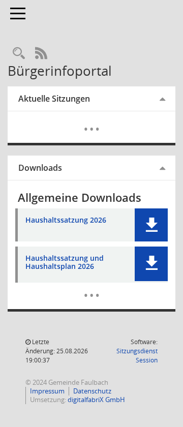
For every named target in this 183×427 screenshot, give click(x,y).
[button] (151, 224)
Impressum (47, 390)
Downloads (40, 167)
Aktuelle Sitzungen (54, 98)
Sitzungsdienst (137, 355)
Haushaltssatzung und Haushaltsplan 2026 (64, 262)
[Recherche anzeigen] (19, 53)
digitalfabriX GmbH (96, 399)
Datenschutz (92, 390)
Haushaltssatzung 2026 (65, 220)
